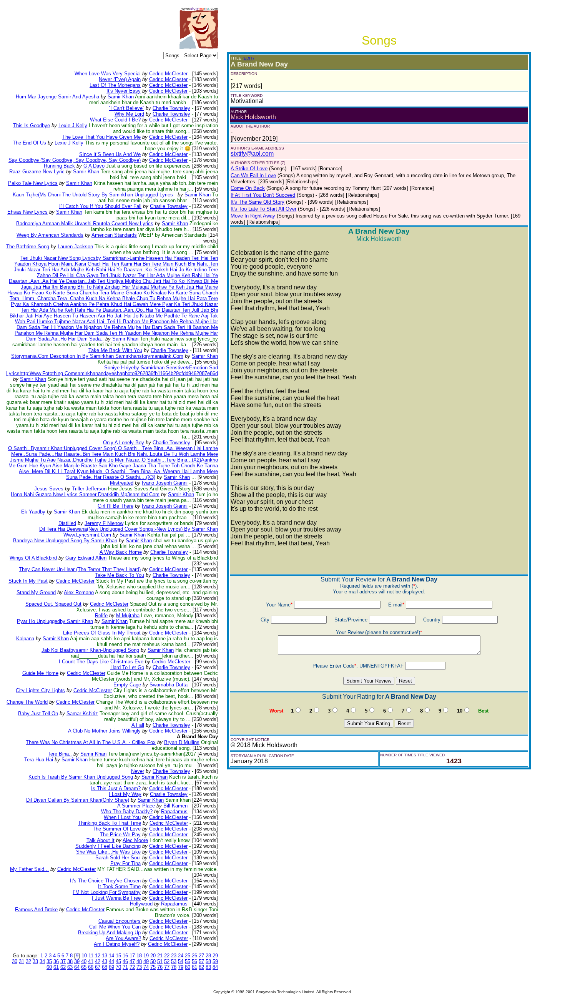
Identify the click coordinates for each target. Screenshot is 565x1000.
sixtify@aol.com (252, 153)
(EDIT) (248, 58)
